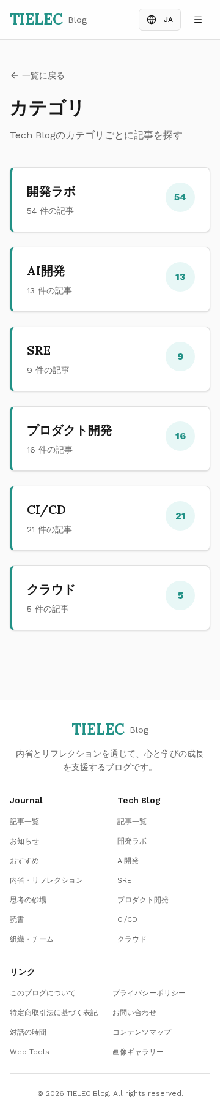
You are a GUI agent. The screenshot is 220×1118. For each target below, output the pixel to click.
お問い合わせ (134, 1012)
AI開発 (128, 860)
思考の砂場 (28, 900)
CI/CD (127, 919)
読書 (17, 919)
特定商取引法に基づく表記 (54, 1012)
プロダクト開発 (143, 900)
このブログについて (43, 993)
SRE (124, 880)
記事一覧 (24, 821)
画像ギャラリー (138, 1052)
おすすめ (24, 860)
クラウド (132, 939)
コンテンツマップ (141, 1032)
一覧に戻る (43, 75)
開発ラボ (132, 841)
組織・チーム (32, 939)
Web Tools (30, 1052)
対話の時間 (28, 1032)
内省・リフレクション (46, 880)
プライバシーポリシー (149, 993)
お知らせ (24, 841)
